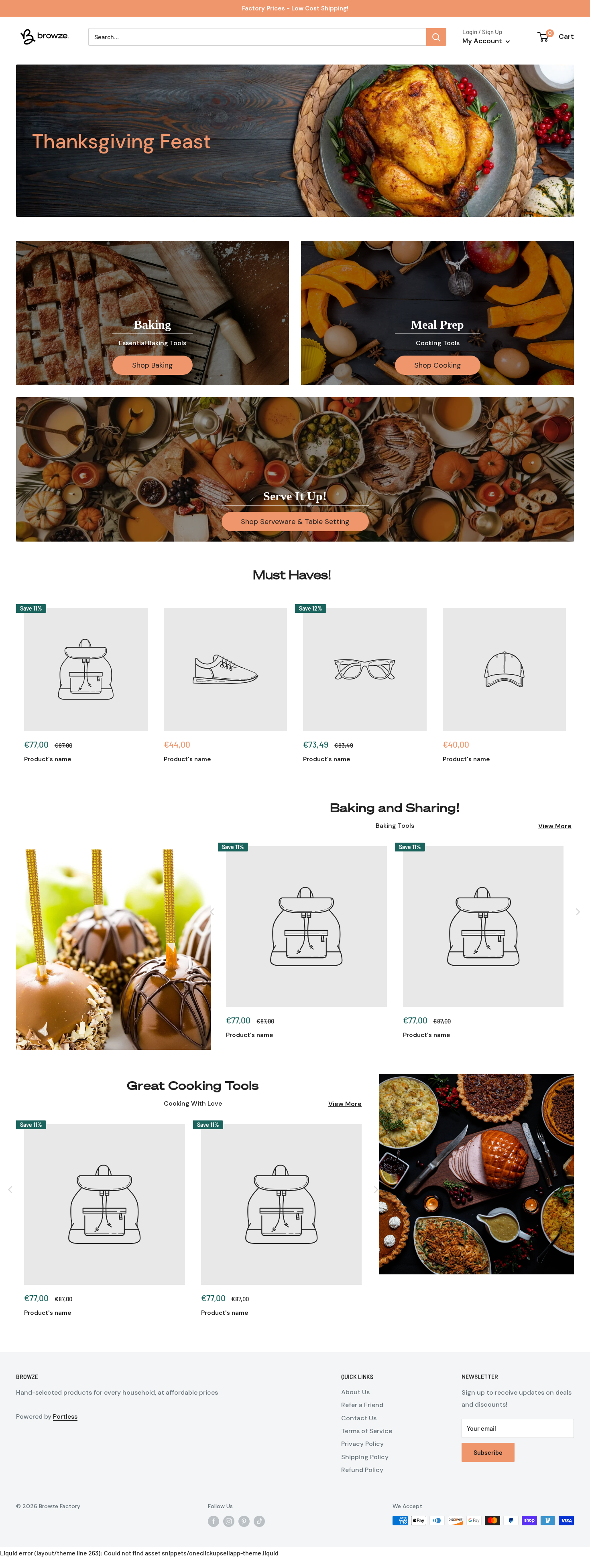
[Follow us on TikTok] (259, 1521)
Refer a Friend (362, 1405)
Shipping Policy (365, 1457)
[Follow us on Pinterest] (244, 1521)
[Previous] (212, 912)
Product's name (47, 759)
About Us (355, 1392)
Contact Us (358, 1418)
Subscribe (488, 1452)
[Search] (436, 37)
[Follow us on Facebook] (213, 1521)
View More (555, 826)
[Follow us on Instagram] (228, 1521)
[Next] (578, 912)
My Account (483, 40)
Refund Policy (362, 1470)
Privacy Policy (362, 1444)
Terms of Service (366, 1431)
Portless (65, 1416)
